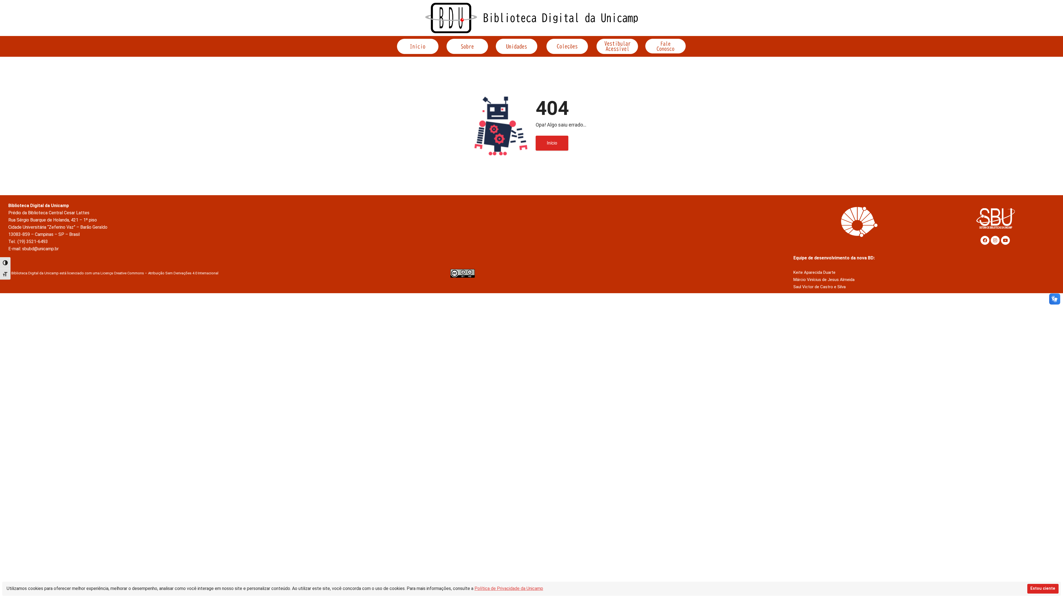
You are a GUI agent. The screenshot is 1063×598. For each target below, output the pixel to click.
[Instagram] (995, 240)
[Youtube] (1005, 240)
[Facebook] (985, 240)
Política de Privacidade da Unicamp (508, 588)
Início (552, 143)
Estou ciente (1042, 588)
